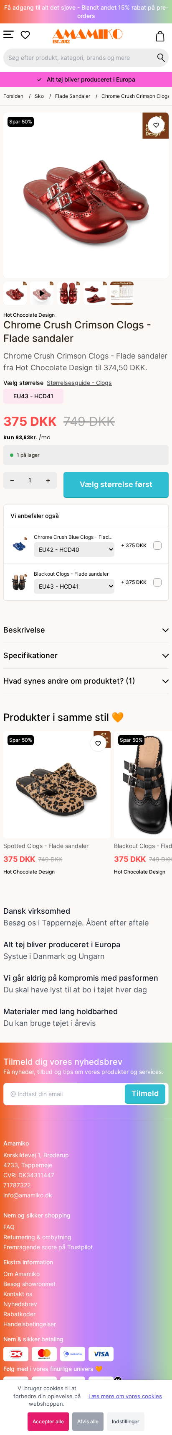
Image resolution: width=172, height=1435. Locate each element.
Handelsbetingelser (29, 1323)
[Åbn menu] (8, 34)
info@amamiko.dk (27, 1195)
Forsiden (13, 96)
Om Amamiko (21, 1273)
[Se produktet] (18, 545)
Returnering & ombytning (37, 1236)
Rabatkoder (19, 1313)
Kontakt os (17, 1293)
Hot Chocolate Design (29, 315)
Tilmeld (145, 1093)
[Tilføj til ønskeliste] (156, 125)
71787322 (16, 1185)
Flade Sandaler (72, 96)
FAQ (9, 1226)
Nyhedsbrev (20, 1303)
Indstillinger (125, 1421)
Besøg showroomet (29, 1283)
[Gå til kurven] (162, 36)
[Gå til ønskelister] (26, 35)
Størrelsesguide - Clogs (79, 382)
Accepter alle (48, 1421)
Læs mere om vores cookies (125, 1396)
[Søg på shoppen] (161, 58)
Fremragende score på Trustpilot (48, 1246)
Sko (39, 96)
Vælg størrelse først (116, 484)
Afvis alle (88, 1421)
